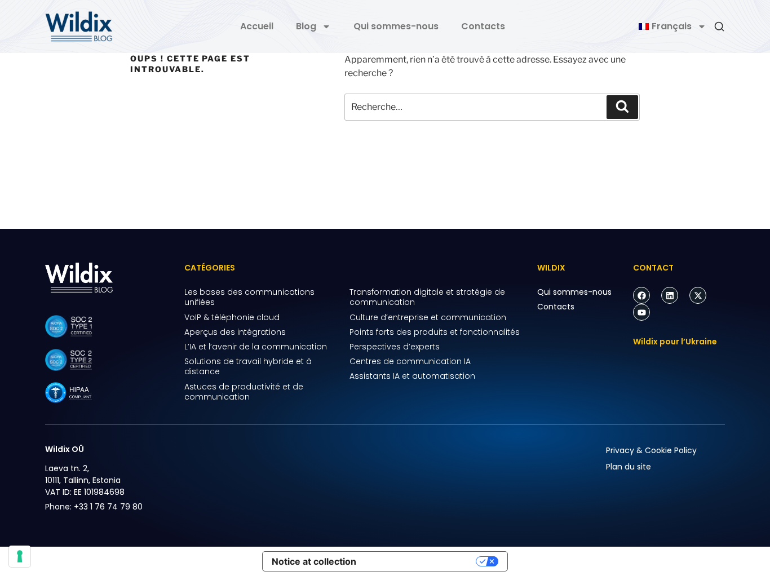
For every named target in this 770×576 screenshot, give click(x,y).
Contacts (483, 26)
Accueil (256, 26)
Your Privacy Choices (421, 561)
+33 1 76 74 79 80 (108, 506)
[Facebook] (641, 295)
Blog (306, 26)
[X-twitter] (697, 295)
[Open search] (719, 26)
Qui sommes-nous (396, 26)
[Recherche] (622, 107)
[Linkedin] (669, 295)
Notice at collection (314, 561)
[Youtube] (641, 312)
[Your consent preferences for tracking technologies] (19, 556)
